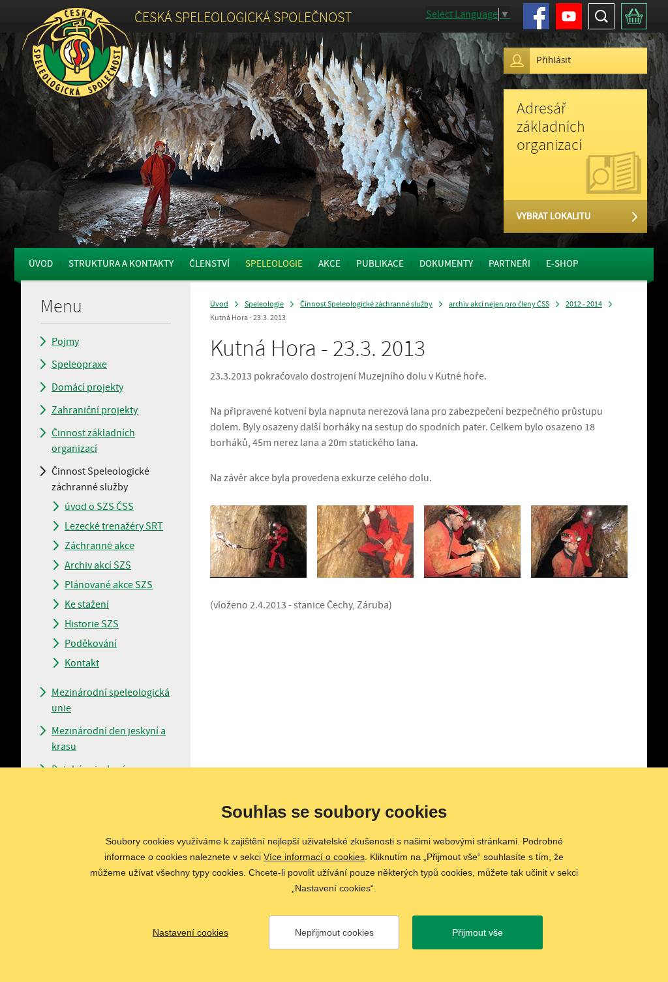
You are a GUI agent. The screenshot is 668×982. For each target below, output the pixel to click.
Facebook (536, 16)
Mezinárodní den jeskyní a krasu (109, 738)
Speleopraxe (79, 364)
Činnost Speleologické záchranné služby (100, 479)
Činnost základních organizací (93, 440)
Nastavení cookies (190, 932)
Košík (634, 16)
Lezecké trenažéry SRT (114, 526)
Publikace (380, 264)
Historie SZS (92, 624)
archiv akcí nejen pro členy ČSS (499, 304)
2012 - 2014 (584, 304)
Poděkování (91, 643)
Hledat (601, 16)
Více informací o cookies (314, 857)
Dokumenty (446, 264)
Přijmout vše (477, 932)
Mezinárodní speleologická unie (111, 700)
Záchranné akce (99, 545)
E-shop (562, 264)
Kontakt (82, 663)
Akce (329, 264)
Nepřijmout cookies (334, 932)
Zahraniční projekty (95, 410)
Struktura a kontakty (121, 264)
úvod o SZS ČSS (99, 506)
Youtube (569, 16)
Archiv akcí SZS (98, 565)
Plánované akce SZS (109, 584)
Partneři (509, 264)
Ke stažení (87, 604)
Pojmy (65, 341)
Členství (209, 264)
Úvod (41, 264)
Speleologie (274, 264)
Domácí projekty (87, 387)
